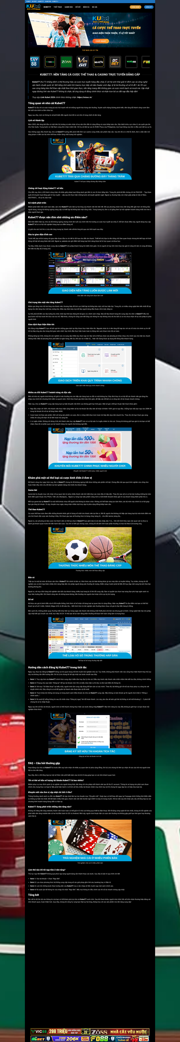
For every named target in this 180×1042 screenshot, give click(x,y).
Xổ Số (77, 7)
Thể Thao (58, 7)
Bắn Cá (86, 7)
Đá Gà (94, 7)
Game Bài (69, 7)
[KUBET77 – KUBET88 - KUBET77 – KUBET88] (33, 7)
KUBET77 (47, 7)
